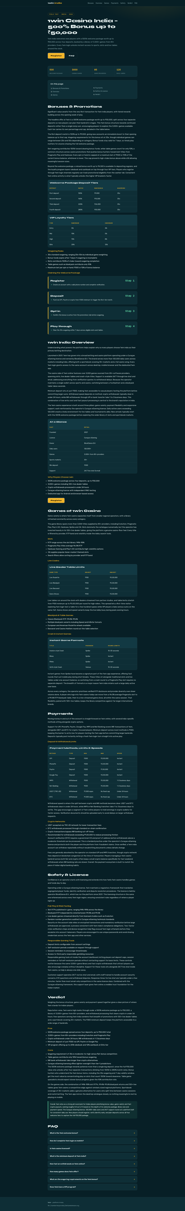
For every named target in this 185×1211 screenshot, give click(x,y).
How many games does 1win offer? (64, 1172)
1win (55, 3)
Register (56, 56)
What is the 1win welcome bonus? (64, 1133)
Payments (114, 3)
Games (106, 3)
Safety (122, 3)
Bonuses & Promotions (61, 88)
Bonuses (91, 3)
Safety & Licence (101, 91)
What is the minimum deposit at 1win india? (68, 1156)
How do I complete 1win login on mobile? (67, 1141)
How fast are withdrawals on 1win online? (67, 1164)
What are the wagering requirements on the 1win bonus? (74, 1179)
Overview (99, 3)
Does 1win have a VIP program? (63, 1187)
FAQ (136, 3)
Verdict (130, 3)
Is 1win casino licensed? (60, 1148)
